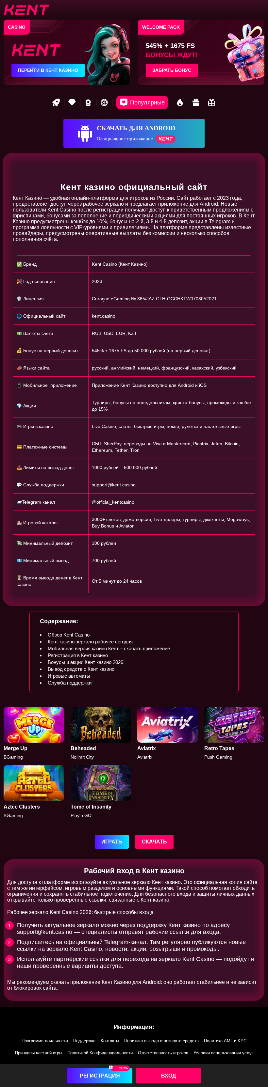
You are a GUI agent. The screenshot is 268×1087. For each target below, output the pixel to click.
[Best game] (88, 102)
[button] (256, 1049)
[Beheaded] (101, 733)
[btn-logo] (26, 9)
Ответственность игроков (163, 1052)
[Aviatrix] (167, 733)
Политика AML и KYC (225, 1040)
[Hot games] (180, 102)
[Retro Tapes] (234, 733)
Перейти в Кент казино (48, 70)
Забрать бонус (171, 70)
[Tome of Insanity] (101, 791)
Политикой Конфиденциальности (100, 1052)
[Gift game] (196, 102)
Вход (168, 1076)
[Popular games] (142, 102)
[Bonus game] (212, 102)
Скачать (154, 841)
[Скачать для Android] (134, 133)
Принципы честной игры (38, 1052)
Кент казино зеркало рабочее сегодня (90, 641)
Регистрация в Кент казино (78, 655)
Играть (111, 841)
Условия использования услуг (223, 1052)
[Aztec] (34, 791)
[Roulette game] (104, 102)
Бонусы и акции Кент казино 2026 (85, 662)
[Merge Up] (34, 733)
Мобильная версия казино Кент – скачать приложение (109, 648)
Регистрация (100, 1076)
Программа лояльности (45, 1040)
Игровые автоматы (69, 676)
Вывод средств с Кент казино (81, 669)
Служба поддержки (70, 682)
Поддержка (84, 1040)
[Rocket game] (56, 102)
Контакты (110, 1040)
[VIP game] (72, 102)
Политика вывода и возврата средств (161, 1040)
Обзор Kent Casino (69, 635)
